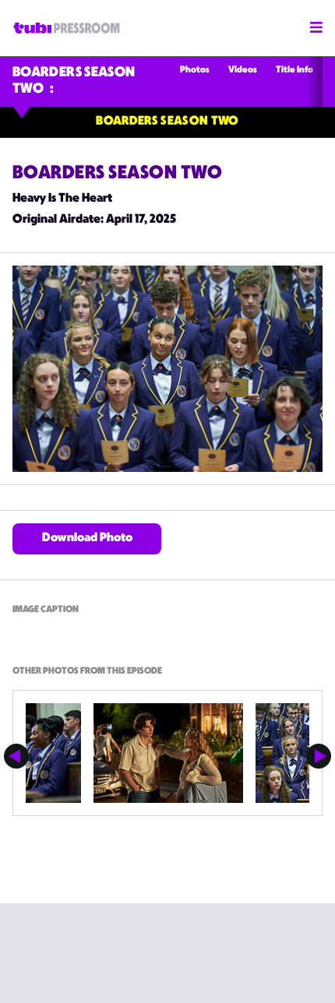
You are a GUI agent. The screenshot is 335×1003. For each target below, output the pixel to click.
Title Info (294, 70)
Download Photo (87, 538)
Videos (242, 70)
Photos (195, 70)
